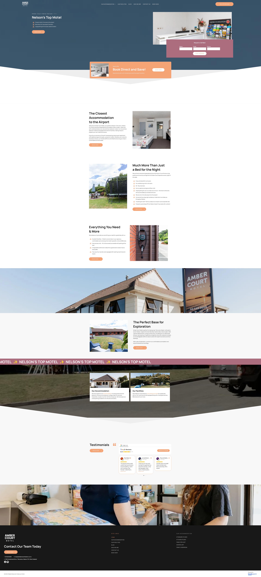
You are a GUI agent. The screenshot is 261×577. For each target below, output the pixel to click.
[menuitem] (108, 4)
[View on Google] (122, 458)
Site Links (115, 533)
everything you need (152, 393)
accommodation (107, 393)
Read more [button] (123, 471)
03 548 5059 (8, 556)
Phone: (209, 46)
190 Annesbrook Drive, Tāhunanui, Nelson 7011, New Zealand (21, 559)
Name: (181, 46)
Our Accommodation (100, 391)
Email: (194, 46)
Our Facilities (138, 391)
